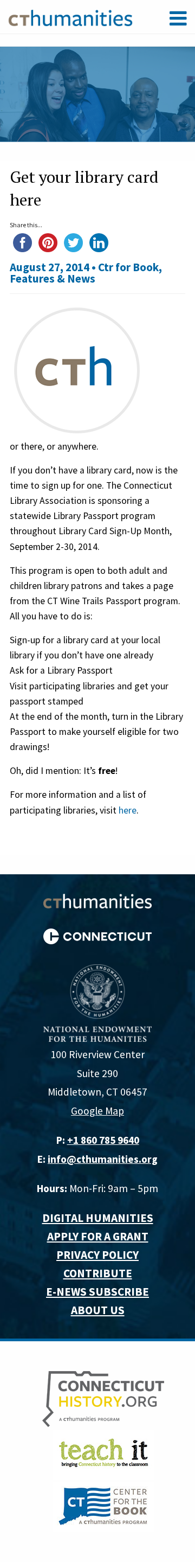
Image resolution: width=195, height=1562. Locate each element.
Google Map (97, 1110)
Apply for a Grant (97, 1236)
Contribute (97, 1273)
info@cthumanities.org (103, 1159)
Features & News (52, 278)
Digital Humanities (97, 1218)
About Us (98, 1310)
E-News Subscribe (97, 1291)
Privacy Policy (97, 1254)
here (127, 810)
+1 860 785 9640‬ (103, 1140)
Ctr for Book (128, 267)
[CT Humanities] (70, 17)
